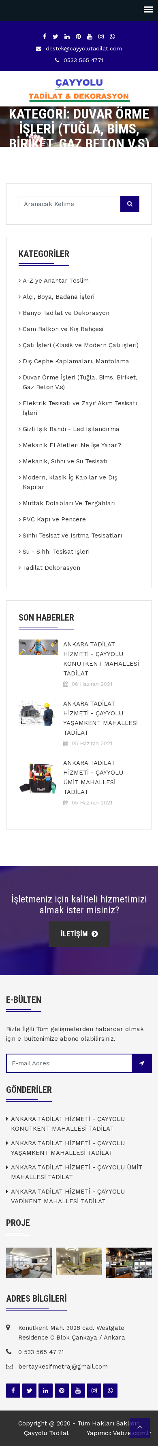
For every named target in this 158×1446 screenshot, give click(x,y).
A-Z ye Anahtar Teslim (56, 280)
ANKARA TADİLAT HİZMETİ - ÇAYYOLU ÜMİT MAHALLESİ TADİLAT (93, 777)
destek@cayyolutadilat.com (84, 48)
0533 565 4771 (83, 60)
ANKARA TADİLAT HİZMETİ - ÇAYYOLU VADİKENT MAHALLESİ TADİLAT (68, 1196)
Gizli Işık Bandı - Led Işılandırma (71, 429)
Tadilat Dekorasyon (51, 567)
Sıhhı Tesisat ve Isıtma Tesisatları (72, 535)
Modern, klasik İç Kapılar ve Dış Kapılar (70, 482)
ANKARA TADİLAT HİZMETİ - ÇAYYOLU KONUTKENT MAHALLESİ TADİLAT (101, 659)
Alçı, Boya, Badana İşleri (58, 296)
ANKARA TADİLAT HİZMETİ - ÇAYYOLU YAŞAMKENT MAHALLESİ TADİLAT (100, 718)
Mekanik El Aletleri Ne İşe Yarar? (72, 445)
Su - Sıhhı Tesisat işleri (56, 551)
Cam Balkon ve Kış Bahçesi (63, 329)
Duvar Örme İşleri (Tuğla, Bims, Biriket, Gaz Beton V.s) (80, 382)
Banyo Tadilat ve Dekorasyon (66, 313)
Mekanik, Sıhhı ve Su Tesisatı (65, 461)
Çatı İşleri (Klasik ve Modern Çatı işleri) (81, 345)
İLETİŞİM (75, 933)
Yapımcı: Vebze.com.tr (119, 1433)
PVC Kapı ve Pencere (54, 519)
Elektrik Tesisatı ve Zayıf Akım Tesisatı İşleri (80, 408)
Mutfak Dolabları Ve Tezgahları (69, 503)
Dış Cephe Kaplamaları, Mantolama (76, 361)
